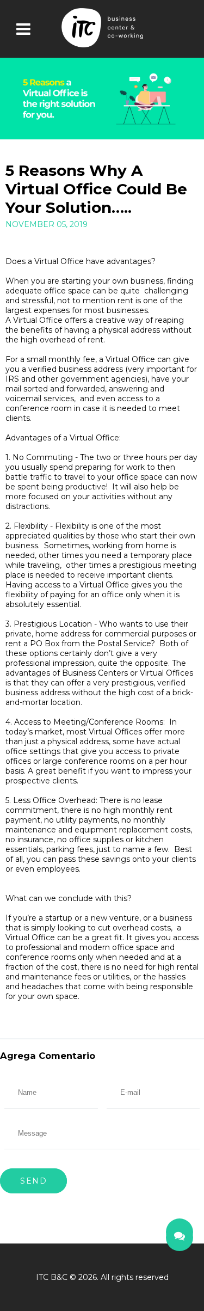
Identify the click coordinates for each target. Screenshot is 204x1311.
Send (33, 1181)
